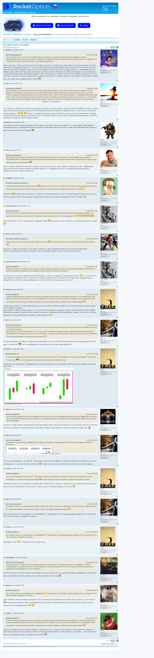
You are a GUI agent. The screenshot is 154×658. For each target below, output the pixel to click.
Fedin (9, 414)
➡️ (33, 39)
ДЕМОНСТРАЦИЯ (43, 25)
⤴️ (16, 39)
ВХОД (85, 25)
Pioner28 (10, 55)
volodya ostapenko (14, 183)
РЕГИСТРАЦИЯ (66, 25)
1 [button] (115, 47)
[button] (112, 47)
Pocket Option (6, 646)
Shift (9, 294)
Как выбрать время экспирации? (15, 45)
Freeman (10, 325)
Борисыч (11, 155)
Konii (9, 211)
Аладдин (11, 88)
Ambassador (12, 562)
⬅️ (25, 39)
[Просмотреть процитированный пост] (21, 55)
